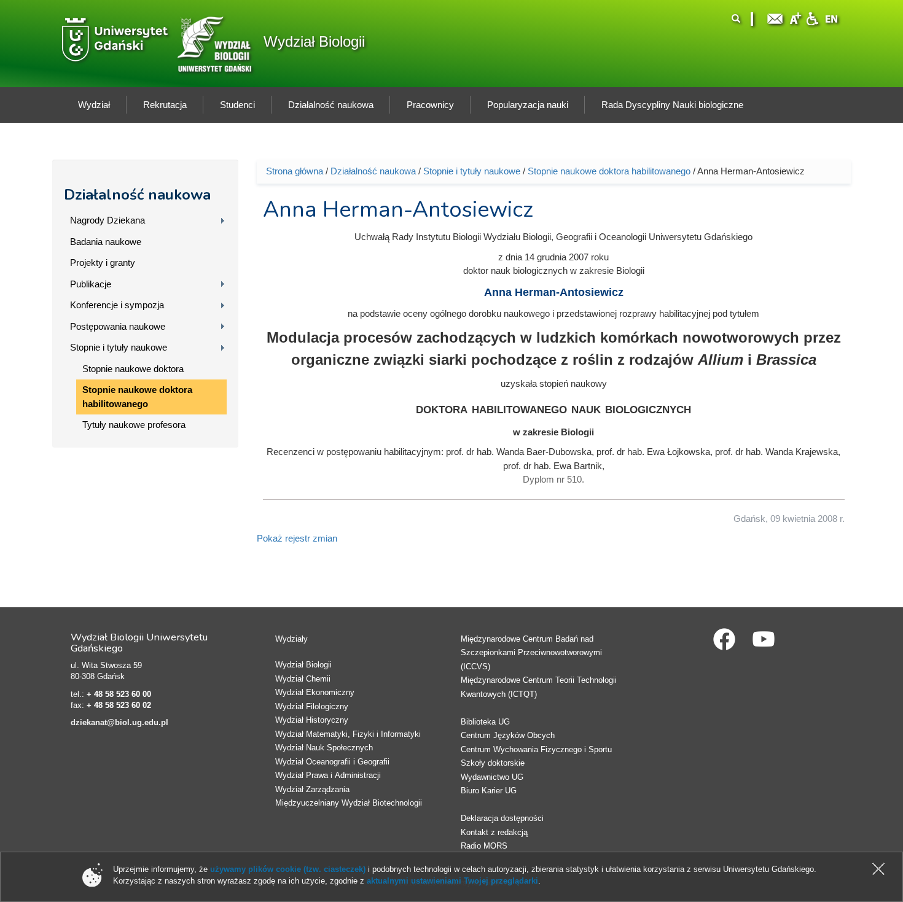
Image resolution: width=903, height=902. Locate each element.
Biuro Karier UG (489, 790)
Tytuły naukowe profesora (134, 424)
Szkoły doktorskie (493, 763)
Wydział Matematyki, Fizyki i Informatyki (348, 734)
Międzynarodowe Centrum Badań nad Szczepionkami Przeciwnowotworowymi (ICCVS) (531, 652)
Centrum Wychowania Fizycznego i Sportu (536, 749)
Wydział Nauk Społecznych (324, 747)
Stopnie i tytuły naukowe (118, 347)
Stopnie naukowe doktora (133, 369)
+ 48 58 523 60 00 (119, 694)
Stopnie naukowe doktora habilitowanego (137, 396)
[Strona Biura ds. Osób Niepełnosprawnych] (812, 17)
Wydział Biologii (314, 41)
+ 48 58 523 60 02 (119, 705)
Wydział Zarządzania (312, 789)
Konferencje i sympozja (117, 305)
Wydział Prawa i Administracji (328, 775)
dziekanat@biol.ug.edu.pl (119, 722)
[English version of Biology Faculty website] (832, 17)
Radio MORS (484, 845)
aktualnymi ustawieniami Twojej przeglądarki (452, 880)
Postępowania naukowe (117, 326)
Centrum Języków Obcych (508, 735)
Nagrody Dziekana (107, 220)
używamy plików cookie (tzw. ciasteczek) (288, 869)
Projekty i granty (102, 262)
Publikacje (90, 284)
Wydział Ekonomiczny (314, 692)
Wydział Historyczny (311, 720)
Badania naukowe (105, 241)
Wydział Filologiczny (311, 706)
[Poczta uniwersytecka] (775, 17)
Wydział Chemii (302, 678)
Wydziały (291, 638)
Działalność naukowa (137, 194)
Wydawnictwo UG (492, 777)
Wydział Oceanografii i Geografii (332, 761)
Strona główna (294, 171)
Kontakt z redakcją (494, 832)
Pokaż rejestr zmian (297, 538)
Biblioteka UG (485, 721)
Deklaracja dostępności (502, 818)
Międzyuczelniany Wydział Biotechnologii (348, 802)
